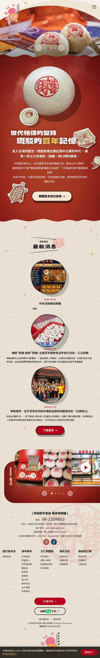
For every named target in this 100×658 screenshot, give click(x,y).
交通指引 (82, 560)
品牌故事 (7, 556)
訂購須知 (82, 564)
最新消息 (65, 551)
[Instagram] (46, 542)
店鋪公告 (64, 560)
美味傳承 (27, 551)
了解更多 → (50, 430)
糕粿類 (25, 575)
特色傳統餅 (27, 564)
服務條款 (57, 619)
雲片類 (25, 579)
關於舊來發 (9, 551)
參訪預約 (44, 556)
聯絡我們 (82, 556)
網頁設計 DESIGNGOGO (50, 626)
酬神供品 (26, 583)
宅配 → (55, 611)
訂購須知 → (50, 601)
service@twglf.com (55, 527)
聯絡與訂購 (84, 551)
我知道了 (89, 652)
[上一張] (38, 48)
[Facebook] (54, 542)
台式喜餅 (26, 587)
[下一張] (61, 48)
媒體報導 (64, 564)
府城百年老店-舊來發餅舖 (12, 14)
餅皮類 (25, 571)
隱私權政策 (44, 619)
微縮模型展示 (46, 564)
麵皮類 (25, 568)
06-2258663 (53, 519)
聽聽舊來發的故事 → (52, 196)
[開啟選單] (94, 6)
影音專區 (44, 568)
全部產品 (26, 556)
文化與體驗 (47, 551)
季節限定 (26, 591)
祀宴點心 (26, 560)
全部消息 (64, 556)
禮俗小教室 (45, 560)
